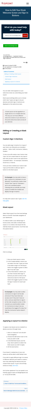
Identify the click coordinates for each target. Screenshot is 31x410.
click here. (15, 365)
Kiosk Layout (8, 79)
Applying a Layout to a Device (12, 81)
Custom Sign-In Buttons (11, 76)
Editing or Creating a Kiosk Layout (12, 74)
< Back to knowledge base (10, 45)
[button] (25, 62)
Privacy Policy (23, 408)
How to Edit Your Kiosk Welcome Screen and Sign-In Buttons (15, 13)
